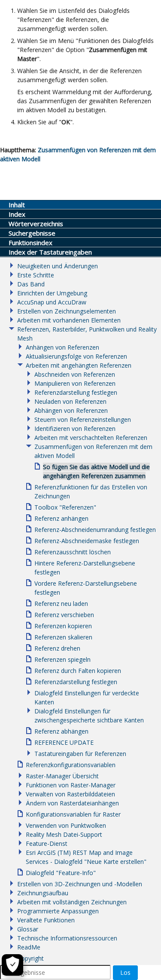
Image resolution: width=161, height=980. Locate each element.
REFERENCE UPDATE (64, 742)
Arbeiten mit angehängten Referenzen (78, 365)
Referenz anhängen (61, 518)
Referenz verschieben (64, 615)
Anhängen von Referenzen (62, 347)
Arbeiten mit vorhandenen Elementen (69, 320)
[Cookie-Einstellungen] (12, 965)
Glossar (27, 929)
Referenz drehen (57, 648)
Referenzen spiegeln (62, 659)
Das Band (31, 284)
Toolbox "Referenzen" (65, 507)
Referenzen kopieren (63, 626)
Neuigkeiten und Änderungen (57, 266)
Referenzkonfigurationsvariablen (70, 765)
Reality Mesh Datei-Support (64, 834)
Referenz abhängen (61, 731)
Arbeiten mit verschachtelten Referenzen (90, 437)
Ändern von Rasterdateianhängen (72, 803)
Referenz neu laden (61, 603)
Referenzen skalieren (63, 637)
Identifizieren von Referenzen (74, 428)
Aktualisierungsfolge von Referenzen (76, 356)
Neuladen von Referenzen (70, 401)
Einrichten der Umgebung (52, 293)
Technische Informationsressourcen (67, 938)
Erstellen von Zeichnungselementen (66, 311)
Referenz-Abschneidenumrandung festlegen (95, 529)
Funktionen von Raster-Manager (70, 785)
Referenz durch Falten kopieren (77, 671)
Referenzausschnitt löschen (72, 552)
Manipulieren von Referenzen (74, 383)
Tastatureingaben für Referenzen (80, 754)
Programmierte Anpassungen (58, 911)
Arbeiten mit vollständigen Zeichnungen (72, 902)
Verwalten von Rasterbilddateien (70, 794)
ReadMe (28, 947)
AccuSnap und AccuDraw (51, 302)
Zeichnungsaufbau (42, 893)
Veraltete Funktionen (46, 920)
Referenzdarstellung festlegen (75, 392)
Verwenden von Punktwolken (66, 825)
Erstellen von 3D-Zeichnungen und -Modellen (79, 884)
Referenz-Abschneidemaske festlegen (86, 541)
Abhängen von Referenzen (71, 410)
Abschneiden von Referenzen (74, 374)
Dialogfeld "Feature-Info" (61, 873)
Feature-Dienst (46, 843)
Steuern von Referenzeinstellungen (82, 419)
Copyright (30, 958)
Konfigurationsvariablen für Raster (73, 814)
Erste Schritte (35, 275)
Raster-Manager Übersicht (62, 776)
